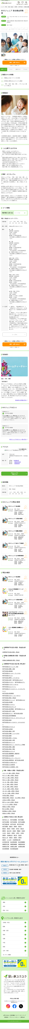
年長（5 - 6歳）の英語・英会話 (10, 780)
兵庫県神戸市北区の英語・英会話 (10, 652)
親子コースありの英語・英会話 (10, 802)
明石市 (20, 826)
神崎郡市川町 (5, 844)
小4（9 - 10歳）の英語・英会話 (10, 788)
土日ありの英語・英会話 (8, 800)
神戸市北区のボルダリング (9, 706)
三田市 (22, 833)
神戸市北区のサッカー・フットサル (11, 673)
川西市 (13, 833)
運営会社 (23, 1017)
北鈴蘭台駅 (16, 460)
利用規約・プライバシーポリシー (12, 1017)
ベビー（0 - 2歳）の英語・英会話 (10, 773)
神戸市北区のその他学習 (8, 764)
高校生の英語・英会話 (8, 797)
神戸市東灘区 (13, 819)
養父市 (15, 835)
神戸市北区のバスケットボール (10, 684)
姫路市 (11, 826)
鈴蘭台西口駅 (17, 462)
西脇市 (18, 831)
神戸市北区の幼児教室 (8, 709)
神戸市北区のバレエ (20, 709)
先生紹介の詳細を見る (20, 400)
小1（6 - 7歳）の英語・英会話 (10, 782)
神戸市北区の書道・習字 (8, 731)
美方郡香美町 (5, 848)
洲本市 (8, 828)
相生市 (22, 828)
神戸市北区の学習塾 (7, 702)
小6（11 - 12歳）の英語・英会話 (10, 793)
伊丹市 (17, 828)
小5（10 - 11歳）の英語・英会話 (10, 791)
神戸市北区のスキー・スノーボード (11, 695)
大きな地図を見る (23, 449)
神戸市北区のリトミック (8, 700)
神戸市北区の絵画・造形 (8, 740)
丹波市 (20, 835)
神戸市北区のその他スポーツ (9, 762)
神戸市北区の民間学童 (8, 760)
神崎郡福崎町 (13, 844)
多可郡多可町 (5, 842)
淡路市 (15, 837)
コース (10, 69)
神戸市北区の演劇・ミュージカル (10, 733)
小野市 (17, 833)
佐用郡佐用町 (21, 846)
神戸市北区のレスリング (8, 751)
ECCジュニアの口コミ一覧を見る (17, 439)
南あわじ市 (5, 837)
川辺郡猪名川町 (16, 839)
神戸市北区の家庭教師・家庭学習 (10, 753)
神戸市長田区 (13, 822)
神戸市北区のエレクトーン (9, 686)
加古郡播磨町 (21, 842)
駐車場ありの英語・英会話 (9, 811)
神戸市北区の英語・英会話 (9, 697)
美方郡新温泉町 (14, 848)
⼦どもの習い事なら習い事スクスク (14, 1021)
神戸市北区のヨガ (20, 700)
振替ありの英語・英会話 (8, 806)
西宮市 (4, 828)
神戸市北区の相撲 (6, 735)
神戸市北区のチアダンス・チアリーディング (13, 718)
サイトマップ (23, 1015)
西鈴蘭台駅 (17, 463)
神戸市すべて (5, 819)
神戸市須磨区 (21, 822)
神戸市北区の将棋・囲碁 (8, 746)
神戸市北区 (13, 824)
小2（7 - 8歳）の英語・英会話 (10, 784)
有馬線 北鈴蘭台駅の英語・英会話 (11, 660)
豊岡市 (4, 831)
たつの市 (9, 839)
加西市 (4, 835)
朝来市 (11, 837)
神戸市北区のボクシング (8, 742)
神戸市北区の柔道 (18, 713)
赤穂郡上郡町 (13, 846)
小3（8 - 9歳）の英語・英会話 (10, 786)
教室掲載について (14, 1015)
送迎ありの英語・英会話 (8, 813)
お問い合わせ (6, 1015)
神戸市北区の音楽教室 (8, 693)
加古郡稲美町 (13, 842)
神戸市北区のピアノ (20, 682)
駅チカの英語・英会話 (8, 809)
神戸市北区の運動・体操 (8, 669)
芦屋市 (13, 828)
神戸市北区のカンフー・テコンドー (11, 758)
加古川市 (9, 831)
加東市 (4, 839)
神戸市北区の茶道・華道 (8, 749)
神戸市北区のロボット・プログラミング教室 (13, 744)
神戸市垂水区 (5, 824)
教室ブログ (18, 69)
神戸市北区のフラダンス (8, 726)
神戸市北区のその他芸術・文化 (10, 767)
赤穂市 (14, 831)
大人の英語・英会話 (20, 797)
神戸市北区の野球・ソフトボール (10, 677)
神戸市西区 (5, 826)
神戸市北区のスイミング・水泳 (10, 666)
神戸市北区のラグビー (8, 682)
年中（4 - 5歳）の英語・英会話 (10, 777)
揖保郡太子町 (5, 846)
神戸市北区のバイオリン (8, 704)
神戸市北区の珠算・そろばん (9, 738)
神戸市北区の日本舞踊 (8, 755)
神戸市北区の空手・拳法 (8, 711)
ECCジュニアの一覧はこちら (14, 473)
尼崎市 (15, 826)
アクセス (25, 69)
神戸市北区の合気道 (7, 729)
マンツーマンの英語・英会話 (9, 804)
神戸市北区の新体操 (7, 671)
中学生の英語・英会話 (8, 795)
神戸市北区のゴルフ (18, 680)
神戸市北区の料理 (19, 760)
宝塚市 (23, 831)
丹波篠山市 (10, 835)
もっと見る (14, 334)
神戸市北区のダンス (7, 713)
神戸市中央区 (20, 824)
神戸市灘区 (21, 819)
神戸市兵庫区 (5, 822)
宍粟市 (20, 837)
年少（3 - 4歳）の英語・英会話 (10, 775)
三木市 (4, 833)
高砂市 (8, 833)
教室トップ (3, 69)
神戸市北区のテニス (7, 675)
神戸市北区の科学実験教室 (9, 715)
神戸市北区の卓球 (6, 680)
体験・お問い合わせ (14, 62)
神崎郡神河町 (21, 844)
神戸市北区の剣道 (6, 720)
